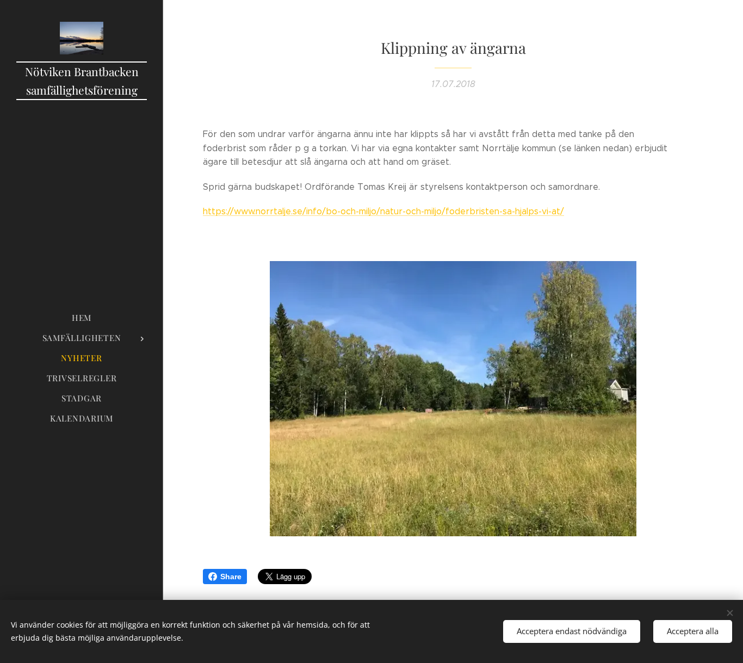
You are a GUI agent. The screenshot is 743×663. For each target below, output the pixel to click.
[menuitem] (81, 318)
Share (231, 576)
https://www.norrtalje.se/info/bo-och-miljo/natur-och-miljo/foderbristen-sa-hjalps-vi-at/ (383, 211)
